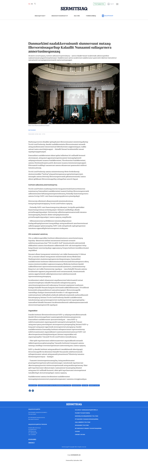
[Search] (35, 4)
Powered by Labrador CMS (74, 460)
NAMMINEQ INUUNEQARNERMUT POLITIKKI (86, 416)
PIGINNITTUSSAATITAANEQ (82, 413)
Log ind (112, 3)
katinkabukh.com (76, 455)
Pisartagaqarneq (99, 4)
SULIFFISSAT (108, 15)
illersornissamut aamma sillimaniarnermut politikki (54, 385)
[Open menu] (116, 4)
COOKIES (77, 431)
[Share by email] (32, 390)
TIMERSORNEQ (91, 16)
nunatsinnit (32, 385)
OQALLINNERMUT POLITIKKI (82, 422)
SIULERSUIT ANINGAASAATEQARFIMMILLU (86, 410)
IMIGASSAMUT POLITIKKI (82, 425)
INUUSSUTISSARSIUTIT (59, 16)
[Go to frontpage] (74, 8)
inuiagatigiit (76, 385)
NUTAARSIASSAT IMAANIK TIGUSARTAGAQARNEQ (88, 428)
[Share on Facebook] (29, 390)
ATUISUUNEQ (32, 439)
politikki (85, 385)
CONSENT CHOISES (80, 434)
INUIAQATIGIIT (40, 16)
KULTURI (77, 16)
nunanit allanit (94, 385)
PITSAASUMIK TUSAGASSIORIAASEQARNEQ (86, 419)
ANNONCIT (31, 442)
